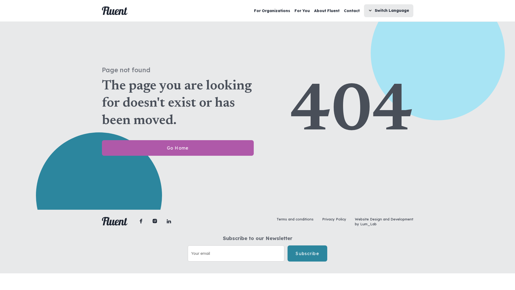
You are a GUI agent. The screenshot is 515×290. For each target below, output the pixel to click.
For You (302, 10)
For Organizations (272, 10)
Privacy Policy (334, 219)
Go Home (178, 148)
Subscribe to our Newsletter (257, 238)
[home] (115, 10)
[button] (388, 10)
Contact (352, 10)
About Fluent (327, 10)
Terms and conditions (295, 219)
